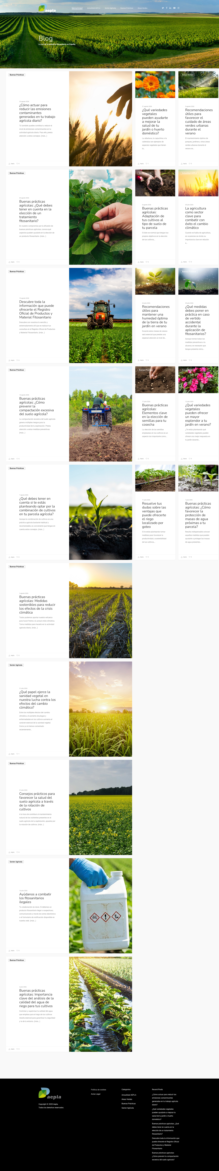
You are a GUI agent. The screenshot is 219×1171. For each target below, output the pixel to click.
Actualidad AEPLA (93, 8)
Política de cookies (98, 1090)
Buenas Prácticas (126, 8)
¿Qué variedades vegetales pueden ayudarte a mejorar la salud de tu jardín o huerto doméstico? (164, 1114)
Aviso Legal (95, 1094)
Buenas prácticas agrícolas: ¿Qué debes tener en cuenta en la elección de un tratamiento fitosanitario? (165, 1129)
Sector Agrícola (110, 8)
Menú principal (77, 8)
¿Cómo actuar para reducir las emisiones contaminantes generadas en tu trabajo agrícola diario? (165, 1099)
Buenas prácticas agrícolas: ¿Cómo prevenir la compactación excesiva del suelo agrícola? (165, 1156)
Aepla (12, 163)
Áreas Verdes (142, 8)
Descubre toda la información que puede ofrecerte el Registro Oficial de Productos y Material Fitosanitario (165, 1143)
